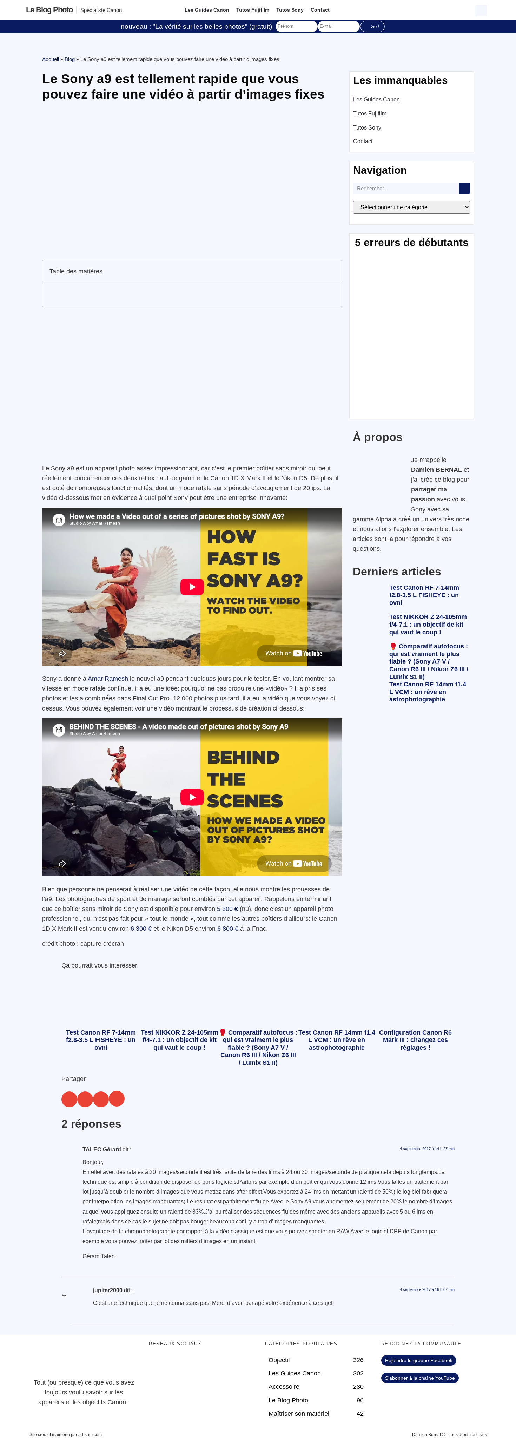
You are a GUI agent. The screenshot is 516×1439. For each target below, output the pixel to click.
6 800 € (227, 928)
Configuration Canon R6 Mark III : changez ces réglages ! (415, 1040)
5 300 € (227, 908)
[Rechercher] (464, 188)
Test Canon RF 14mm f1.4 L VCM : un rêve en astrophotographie (427, 692)
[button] (482, 9)
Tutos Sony (290, 10)
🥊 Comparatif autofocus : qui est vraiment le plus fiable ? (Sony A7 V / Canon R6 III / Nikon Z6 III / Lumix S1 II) (428, 661)
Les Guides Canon (207, 10)
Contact (320, 10)
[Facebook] (157, 1364)
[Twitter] (177, 1364)
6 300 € (141, 928)
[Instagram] (215, 1364)
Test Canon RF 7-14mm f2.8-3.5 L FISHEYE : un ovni (424, 595)
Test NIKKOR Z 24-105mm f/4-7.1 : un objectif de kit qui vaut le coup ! (428, 624)
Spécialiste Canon (101, 10)
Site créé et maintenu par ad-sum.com (65, 1434)
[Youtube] (196, 1364)
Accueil (50, 59)
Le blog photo (49, 9)
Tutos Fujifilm (252, 10)
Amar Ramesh (108, 678)
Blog (70, 59)
